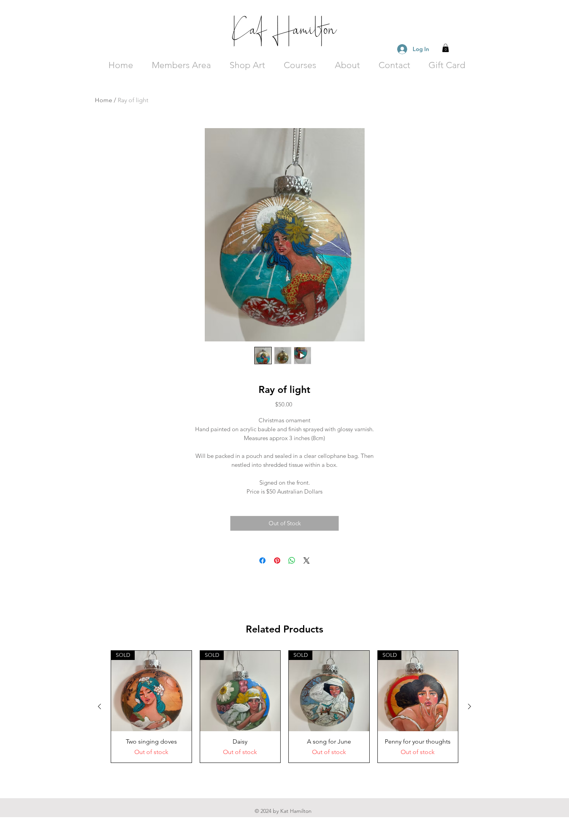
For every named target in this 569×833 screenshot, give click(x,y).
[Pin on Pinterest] (277, 560)
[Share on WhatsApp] (291, 560)
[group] (284, 706)
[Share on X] (306, 560)
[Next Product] (469, 706)
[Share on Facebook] (262, 560)
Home (103, 100)
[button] (445, 48)
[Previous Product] (99, 706)
